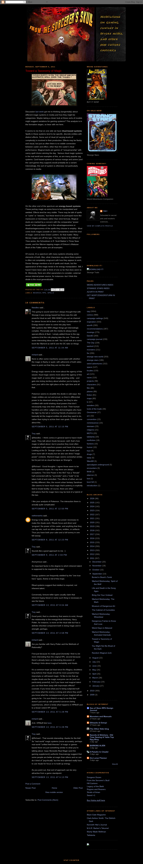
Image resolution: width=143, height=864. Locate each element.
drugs (89, 454)
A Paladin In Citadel (99, 752)
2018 (92, 530)
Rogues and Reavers (96, 789)
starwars (90, 426)
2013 (92, 550)
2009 (92, 695)
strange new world (95, 356)
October (96, 570)
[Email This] (52, 289)
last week (39, 112)
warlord (90, 346)
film (88, 388)
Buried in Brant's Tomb (102, 577)
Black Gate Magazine (96, 815)
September (97, 574)
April (94, 674)
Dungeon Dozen (94, 777)
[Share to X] (57, 289)
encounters (92, 468)
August (95, 658)
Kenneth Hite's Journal (97, 825)
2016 (92, 538)
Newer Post (30, 788)
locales (90, 370)
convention (91, 419)
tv (87, 402)
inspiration (91, 322)
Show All (115, 764)
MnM (89, 471)
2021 (92, 518)
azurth (89, 325)
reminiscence (93, 423)
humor (90, 447)
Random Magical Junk (102, 653)
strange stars (92, 360)
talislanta (91, 437)
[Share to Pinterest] (62, 289)
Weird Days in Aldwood (102, 628)
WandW (90, 461)
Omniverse (91, 412)
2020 (92, 522)
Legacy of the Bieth (95, 786)
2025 (92, 502)
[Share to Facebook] (60, 289)
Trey (34, 433)
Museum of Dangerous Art (103, 606)
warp (89, 458)
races (89, 377)
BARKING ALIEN (97, 745)
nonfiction (91, 440)
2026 (92, 498)
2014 (92, 546)
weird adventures (94, 363)
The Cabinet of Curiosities (103, 610)
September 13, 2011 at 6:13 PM (50, 777)
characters (91, 384)
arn (88, 416)
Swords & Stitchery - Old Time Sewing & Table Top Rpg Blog (102, 737)
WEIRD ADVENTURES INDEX (100, 285)
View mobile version (54, 792)
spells (50, 293)
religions (90, 430)
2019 (92, 526)
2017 (92, 534)
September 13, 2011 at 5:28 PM (50, 712)
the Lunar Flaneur (98, 758)
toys (88, 451)
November (97, 566)
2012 (92, 554)
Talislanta (91, 835)
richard (35, 355)
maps (89, 398)
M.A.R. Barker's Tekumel (98, 828)
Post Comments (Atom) (48, 800)
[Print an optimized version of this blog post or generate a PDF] (33, 286)
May (94, 670)
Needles (35, 307)
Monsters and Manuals (101, 716)
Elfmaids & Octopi (98, 723)
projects (90, 381)
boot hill (90, 482)
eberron (90, 475)
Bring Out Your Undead (102, 595)
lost (88, 478)
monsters (91, 350)
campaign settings (95, 318)
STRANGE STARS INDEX (98, 288)
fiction (89, 395)
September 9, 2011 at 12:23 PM (50, 540)
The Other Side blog (99, 729)
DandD (90, 336)
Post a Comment (32, 784)
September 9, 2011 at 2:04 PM (49, 555)
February (96, 682)
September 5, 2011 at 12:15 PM (50, 426)
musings (37, 293)
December (97, 562)
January (96, 686)
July (94, 662)
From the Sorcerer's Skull (98, 780)
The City (90, 343)
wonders (90, 405)
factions (90, 444)
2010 (92, 691)
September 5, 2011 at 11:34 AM (50, 348)
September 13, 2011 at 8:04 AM (50, 605)
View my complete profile (100, 226)
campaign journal (94, 339)
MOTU (90, 433)
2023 (92, 510)
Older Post (78, 788)
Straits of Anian (93, 792)
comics (90, 315)
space (89, 367)
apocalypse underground (98, 464)
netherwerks (37, 515)
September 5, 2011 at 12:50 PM (50, 509)
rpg (44, 293)
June (94, 666)
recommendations (95, 329)
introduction (92, 485)
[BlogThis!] (54, 289)
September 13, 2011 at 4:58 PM (50, 633)
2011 (92, 558)
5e (88, 353)
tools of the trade (94, 409)
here (49, 723)
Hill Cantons (92, 783)
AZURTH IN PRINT (95, 292)
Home (54, 788)
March (95, 678)
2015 (92, 542)
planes (90, 391)
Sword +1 (91, 795)
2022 (92, 514)
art (88, 374)
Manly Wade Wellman (96, 832)
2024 (92, 506)
